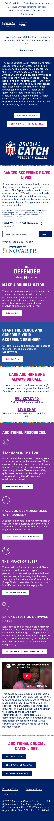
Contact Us (39, 10)
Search (45, 234)
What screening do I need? (17, 241)
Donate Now (27, 14)
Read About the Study (16, 592)
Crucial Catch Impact (27, 115)
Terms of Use (9, 794)
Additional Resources (19, 10)
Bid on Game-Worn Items (17, 773)
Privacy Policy (10, 789)
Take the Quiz (12, 313)
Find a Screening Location (36, 3)
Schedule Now (12, 359)
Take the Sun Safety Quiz (17, 486)
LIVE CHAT (27, 409)
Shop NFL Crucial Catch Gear (19, 765)
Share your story (27, 50)
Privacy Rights (34, 789)
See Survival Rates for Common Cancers (24, 652)
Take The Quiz (12, 3)
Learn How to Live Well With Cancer (22, 537)
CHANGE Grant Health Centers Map (27, 124)
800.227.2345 (27, 397)
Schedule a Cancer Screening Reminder (27, 7)
